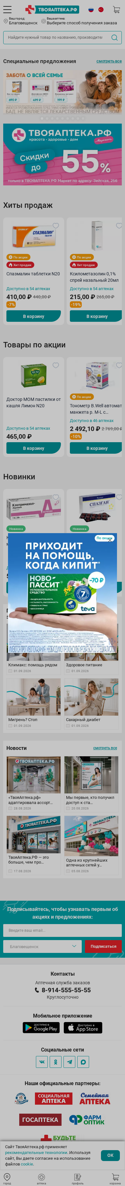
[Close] (110, 540)
